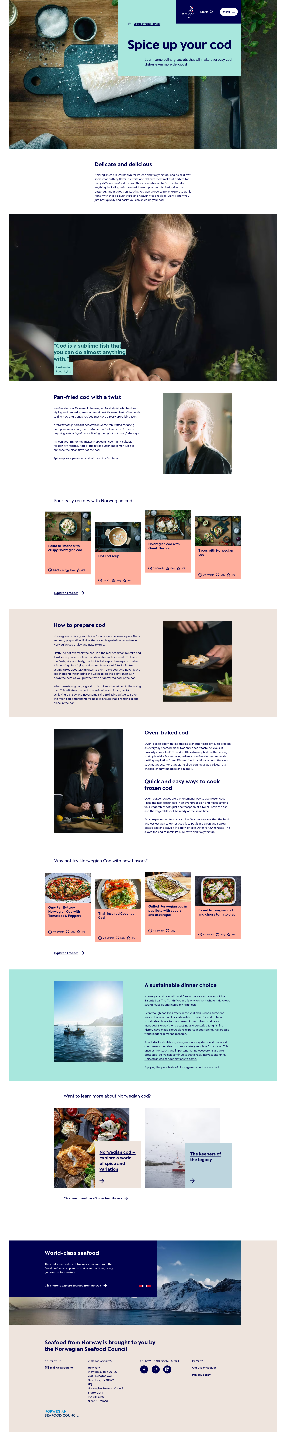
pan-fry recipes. (68, 445)
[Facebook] (144, 1369)
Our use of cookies (204, 1367)
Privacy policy (201, 1374)
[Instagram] (156, 1369)
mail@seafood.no (61, 1367)
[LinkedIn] (167, 1369)
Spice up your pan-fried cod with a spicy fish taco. (86, 458)
